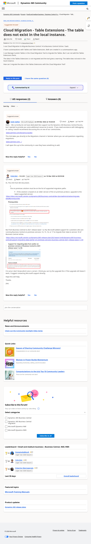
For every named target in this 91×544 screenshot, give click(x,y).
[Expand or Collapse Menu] (3, 8)
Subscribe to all (45, 436)
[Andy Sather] (8, 122)
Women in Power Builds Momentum (32, 360)
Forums (23, 14)
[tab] (20, 100)
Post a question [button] (79, 3)
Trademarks (82, 530)
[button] (78, 3)
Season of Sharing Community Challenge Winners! (38, 348)
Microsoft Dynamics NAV (17, 426)
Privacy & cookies (58, 530)
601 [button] (32, 452)
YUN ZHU (14, 176)
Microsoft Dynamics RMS (17, 430)
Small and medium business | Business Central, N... (42, 14)
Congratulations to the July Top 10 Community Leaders (40, 372)
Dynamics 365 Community (33, 3)
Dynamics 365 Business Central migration (19, 422)
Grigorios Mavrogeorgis (24, 468)
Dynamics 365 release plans (15, 507)
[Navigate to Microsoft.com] (10, 3)
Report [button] (37, 39)
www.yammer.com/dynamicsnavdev (19, 133)
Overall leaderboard (71, 476)
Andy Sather (15, 122)
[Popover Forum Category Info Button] (38, 408)
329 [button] (37, 468)
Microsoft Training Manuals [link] (17, 492)
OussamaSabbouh (22, 452)
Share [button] (28, 39)
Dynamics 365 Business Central (19, 418)
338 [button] (26, 460)
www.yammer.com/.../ (14, 142)
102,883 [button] (22, 176)
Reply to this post (12, 78)
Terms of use (71, 530)
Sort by (6, 106)
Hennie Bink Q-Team (27, 43)
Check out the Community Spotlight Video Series (24, 331)
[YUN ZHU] (8, 176)
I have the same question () (37, 78)
